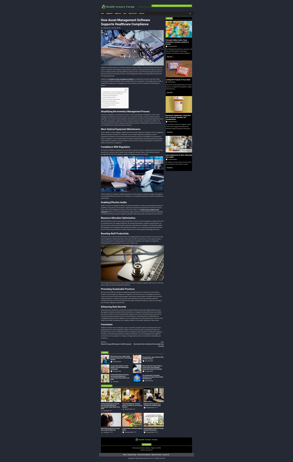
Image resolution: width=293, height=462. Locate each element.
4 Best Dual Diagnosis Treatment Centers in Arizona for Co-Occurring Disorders (132, 395)
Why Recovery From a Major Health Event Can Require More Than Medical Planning (105, 359)
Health (124, 13)
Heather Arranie (107, 28)
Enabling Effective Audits (109, 97)
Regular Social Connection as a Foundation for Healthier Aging (154, 395)
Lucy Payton (116, 381)
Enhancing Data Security (109, 105)
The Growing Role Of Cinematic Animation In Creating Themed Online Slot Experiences (137, 378)
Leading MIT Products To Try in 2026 (179, 68)
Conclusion (106, 106)
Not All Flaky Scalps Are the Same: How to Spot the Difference (111, 420)
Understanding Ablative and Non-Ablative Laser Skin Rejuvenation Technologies (105, 368)
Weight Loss (118, 13)
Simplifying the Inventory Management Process (115, 92)
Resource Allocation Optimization (111, 99)
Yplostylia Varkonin (172, 46)
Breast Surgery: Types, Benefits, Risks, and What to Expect (137, 359)
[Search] (190, 13)
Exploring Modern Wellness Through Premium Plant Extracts (154, 420)
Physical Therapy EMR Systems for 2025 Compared (116, 343)
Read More (170, 56)
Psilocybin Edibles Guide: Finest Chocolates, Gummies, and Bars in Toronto (179, 29)
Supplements (109, 13)
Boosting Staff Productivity (109, 101)
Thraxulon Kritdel (117, 361)
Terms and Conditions (143, 455)
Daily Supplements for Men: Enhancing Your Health (179, 144)
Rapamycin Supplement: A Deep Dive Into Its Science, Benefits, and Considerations (179, 104)
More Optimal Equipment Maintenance (113, 93)
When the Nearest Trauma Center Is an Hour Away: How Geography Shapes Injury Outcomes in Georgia (137, 368)
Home (102, 13)
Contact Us (141, 13)
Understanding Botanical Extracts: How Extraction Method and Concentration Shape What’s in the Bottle (105, 378)
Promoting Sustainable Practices (111, 103)
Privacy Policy (132, 455)
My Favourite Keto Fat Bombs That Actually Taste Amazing (149, 344)
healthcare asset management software (121, 79)
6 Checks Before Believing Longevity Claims (132, 420)
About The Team (133, 13)
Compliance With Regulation (110, 95)
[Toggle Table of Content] (125, 89)
